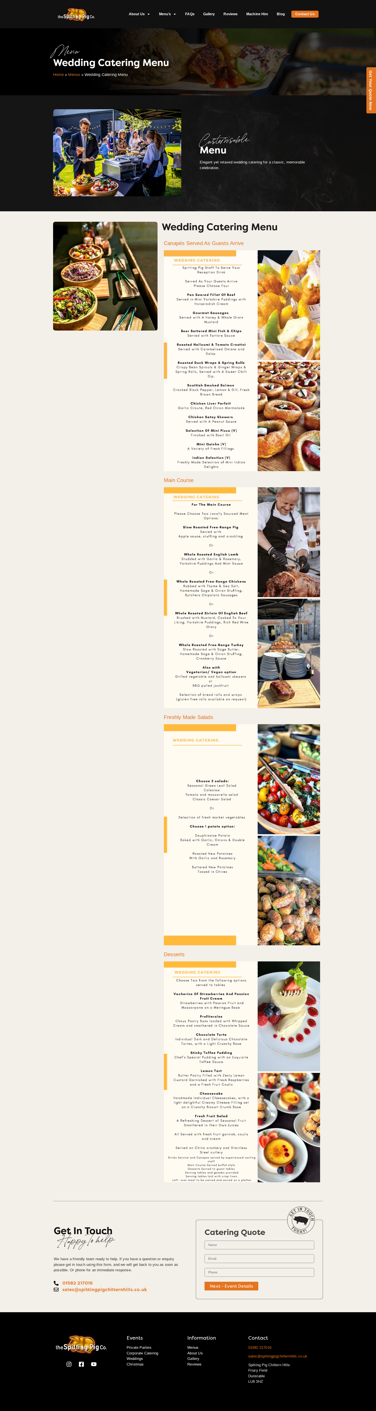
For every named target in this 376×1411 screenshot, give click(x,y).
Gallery (209, 14)
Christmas (135, 1364)
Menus (74, 74)
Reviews (230, 14)
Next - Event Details (231, 1286)
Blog (281, 14)
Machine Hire (257, 14)
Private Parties (139, 1347)
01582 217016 (259, 1347)
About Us (137, 14)
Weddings (135, 1359)
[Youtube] (93, 1364)
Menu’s (165, 14)
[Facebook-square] (81, 1364)
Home (58, 74)
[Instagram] (69, 1364)
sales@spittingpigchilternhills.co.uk (277, 1356)
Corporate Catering (142, 1353)
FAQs (189, 14)
